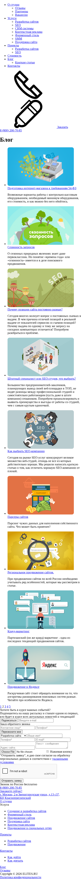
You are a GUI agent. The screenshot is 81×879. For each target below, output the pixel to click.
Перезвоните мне (11, 731)
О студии (13, 4)
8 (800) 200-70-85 (11, 130)
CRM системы (24, 28)
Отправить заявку (12, 780)
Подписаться (9, 720)
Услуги (12, 18)
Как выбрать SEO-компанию (26, 451)
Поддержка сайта (26, 42)
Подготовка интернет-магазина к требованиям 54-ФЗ (42, 188)
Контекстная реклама (28, 31)
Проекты (13, 45)
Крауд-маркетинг (19, 631)
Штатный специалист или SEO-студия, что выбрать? (42, 378)
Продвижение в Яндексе (23, 686)
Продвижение (17, 844)
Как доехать (15, 860)
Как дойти (14, 857)
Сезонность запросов (21, 247)
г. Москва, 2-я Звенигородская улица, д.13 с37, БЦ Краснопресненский (30, 796)
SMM (18, 38)
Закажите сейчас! (11, 791)
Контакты (14, 65)
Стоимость (14, 55)
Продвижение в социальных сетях (30, 828)
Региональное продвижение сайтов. (31, 572)
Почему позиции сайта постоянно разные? (35, 309)
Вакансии (21, 14)
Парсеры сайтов (18, 516)
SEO (18, 25)
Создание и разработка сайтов (27, 811)
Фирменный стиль (27, 35)
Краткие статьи (25, 62)
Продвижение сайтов (21, 818)
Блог (11, 59)
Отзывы (20, 8)
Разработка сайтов (27, 21)
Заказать (62, 127)
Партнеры (21, 11)
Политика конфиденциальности (20, 877)
